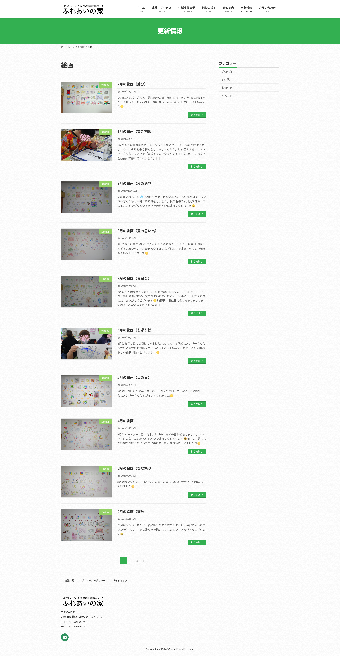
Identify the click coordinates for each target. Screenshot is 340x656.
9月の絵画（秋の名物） (136, 183)
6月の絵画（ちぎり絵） (136, 330)
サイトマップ (120, 580)
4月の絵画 (125, 421)
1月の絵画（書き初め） (136, 131)
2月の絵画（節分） (132, 84)
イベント (226, 95)
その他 (225, 79)
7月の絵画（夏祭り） (134, 278)
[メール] (65, 637)
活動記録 (226, 71)
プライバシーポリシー (93, 580)
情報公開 (69, 580)
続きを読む (197, 114)
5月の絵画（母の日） (134, 377)
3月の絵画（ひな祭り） (136, 468)
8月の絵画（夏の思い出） (137, 231)
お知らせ (226, 87)
